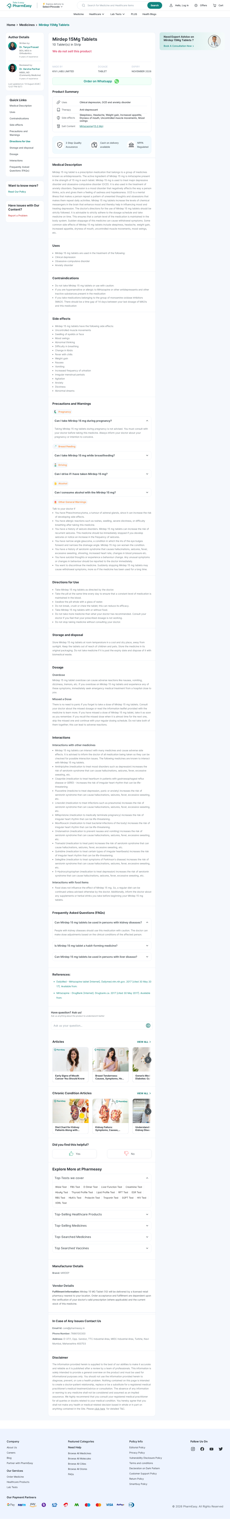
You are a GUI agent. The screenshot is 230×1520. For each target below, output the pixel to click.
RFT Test (123, 1192)
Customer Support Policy (143, 1473)
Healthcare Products (18, 1481)
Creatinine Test (134, 1186)
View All (142, 1041)
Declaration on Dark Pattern (144, 1468)
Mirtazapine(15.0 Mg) (91, 126)
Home (11, 25)
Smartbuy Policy (138, 1483)
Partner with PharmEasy (20, 1463)
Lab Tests (116, 14)
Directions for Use (20, 141)
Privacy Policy (137, 1452)
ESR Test (136, 1192)
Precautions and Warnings (19, 133)
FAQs (71, 1474)
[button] (120, 5)
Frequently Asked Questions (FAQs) (19, 168)
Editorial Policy (137, 1447)
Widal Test (61, 1186)
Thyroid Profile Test (82, 1192)
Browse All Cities (77, 1463)
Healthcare (95, 14)
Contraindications (19, 118)
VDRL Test (61, 1202)
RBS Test (60, 1197)
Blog (9, 1457)
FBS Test (75, 1186)
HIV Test (141, 1197)
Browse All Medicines (79, 1453)
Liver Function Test (111, 1186)
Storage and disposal (21, 147)
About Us (12, 1447)
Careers (11, 1452)
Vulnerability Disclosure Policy (145, 1457)
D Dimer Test (91, 1186)
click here (99, 1408)
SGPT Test (128, 1197)
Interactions (16, 160)
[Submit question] (148, 1025)
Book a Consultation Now (178, 45)
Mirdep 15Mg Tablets (54, 25)
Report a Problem (17, 215)
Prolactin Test (92, 1197)
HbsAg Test (61, 1192)
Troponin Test (110, 1197)
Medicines (27, 25)
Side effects (16, 124)
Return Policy (136, 1478)
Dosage (14, 154)
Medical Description (21, 105)
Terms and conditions (141, 1463)
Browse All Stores (77, 1468)
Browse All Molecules (79, 1458)
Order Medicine (15, 1476)
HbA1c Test (75, 1197)
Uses (12, 112)
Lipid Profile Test (105, 1192)
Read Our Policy (17, 191)
